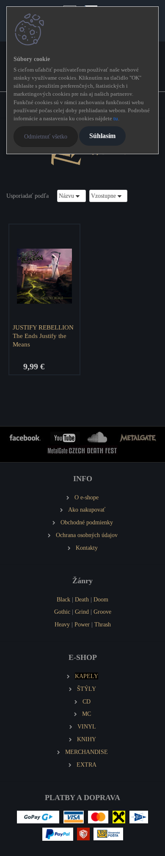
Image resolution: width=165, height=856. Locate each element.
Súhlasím (102, 135)
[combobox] (71, 196)
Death (82, 599)
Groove (102, 611)
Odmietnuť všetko (45, 136)
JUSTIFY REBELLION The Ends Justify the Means (43, 336)
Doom (101, 599)
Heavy (62, 624)
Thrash (102, 624)
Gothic (62, 611)
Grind (82, 611)
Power (82, 624)
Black (63, 599)
